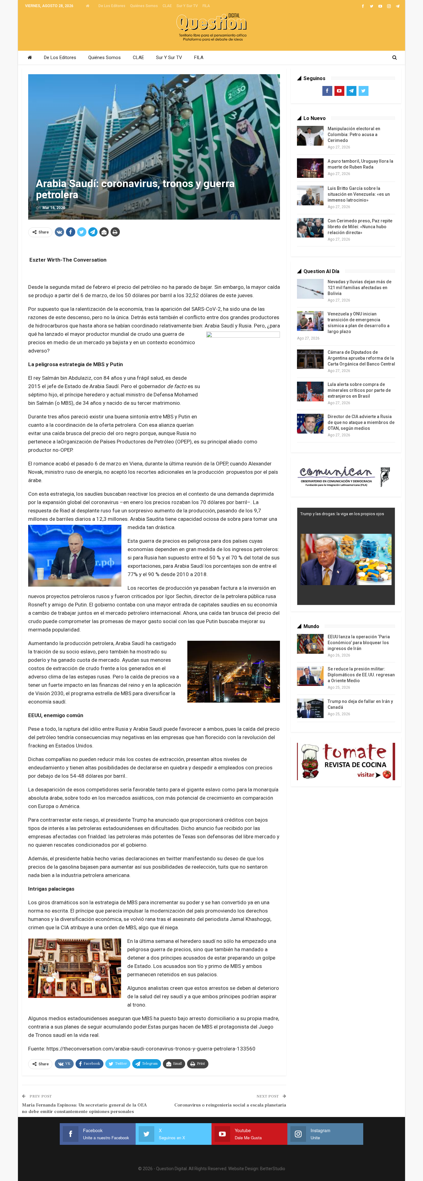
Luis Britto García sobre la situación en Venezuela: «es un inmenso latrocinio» (359, 194)
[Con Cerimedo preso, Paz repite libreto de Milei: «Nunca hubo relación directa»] (310, 228)
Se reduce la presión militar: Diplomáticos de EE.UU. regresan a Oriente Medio (361, 674)
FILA (206, 6)
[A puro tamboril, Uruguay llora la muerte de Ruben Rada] (310, 168)
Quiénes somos (144, 6)
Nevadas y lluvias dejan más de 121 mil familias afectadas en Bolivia (359, 287)
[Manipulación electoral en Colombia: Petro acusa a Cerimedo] (310, 136)
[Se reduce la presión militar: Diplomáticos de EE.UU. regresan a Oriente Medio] (310, 676)
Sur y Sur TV (187, 6)
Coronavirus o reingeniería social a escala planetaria (230, 1105)
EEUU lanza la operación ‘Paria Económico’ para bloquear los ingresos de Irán (359, 642)
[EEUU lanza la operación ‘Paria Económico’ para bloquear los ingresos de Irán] (310, 644)
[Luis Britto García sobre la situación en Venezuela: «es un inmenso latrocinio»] (310, 195)
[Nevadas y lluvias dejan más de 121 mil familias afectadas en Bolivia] (310, 289)
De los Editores (111, 6)
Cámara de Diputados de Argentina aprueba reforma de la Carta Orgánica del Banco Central (361, 358)
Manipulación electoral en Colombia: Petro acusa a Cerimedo (354, 134)
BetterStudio (272, 1168)
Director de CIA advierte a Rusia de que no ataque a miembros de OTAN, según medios (361, 422)
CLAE (167, 6)
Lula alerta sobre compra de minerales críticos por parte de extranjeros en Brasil (359, 390)
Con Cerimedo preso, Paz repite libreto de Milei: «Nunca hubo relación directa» (360, 226)
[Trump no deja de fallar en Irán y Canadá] (310, 708)
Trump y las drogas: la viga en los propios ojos (342, 513)
